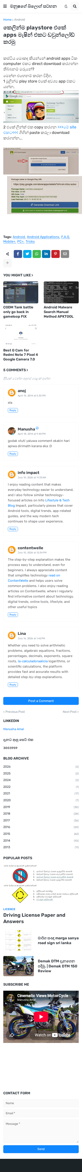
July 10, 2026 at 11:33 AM (32, 477)
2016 (41, 827)
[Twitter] (27, 254)
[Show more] (7, 263)
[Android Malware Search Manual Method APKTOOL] (61, 292)
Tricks (30, 241)
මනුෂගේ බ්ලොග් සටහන (33, 6)
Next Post (70, 711)
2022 (41, 787)
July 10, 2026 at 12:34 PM (32, 552)
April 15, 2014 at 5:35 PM (32, 395)
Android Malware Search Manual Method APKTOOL (58, 312)
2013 (41, 847)
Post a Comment (41, 701)
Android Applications (43, 237)
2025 (41, 773)
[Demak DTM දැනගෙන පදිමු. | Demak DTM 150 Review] (18, 966)
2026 (41, 767)
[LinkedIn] (46, 254)
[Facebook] (18, 254)
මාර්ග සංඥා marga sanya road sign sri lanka (58, 940)
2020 (41, 800)
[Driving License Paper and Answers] (41, 884)
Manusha (26, 429)
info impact (28, 472)
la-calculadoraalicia (33, 661)
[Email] (65, 254)
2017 (41, 820)
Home (7, 19)
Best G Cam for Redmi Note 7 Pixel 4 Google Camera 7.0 (20, 355)
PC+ (20, 241)
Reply (12, 410)
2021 (41, 793)
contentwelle (30, 547)
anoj (22, 390)
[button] (5, 6)
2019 (41, 807)
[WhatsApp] (37, 254)
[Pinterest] (55, 254)
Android (19, 19)
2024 (41, 780)
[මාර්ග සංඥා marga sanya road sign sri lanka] (18, 940)
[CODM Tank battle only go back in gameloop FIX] (20, 292)
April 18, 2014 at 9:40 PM (32, 433)
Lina (22, 633)
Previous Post (15, 711)
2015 (41, 834)
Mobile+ (9, 241)
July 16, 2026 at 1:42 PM (31, 638)
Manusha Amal (13, 729)
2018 (41, 814)
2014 (41, 841)
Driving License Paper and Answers (34, 918)
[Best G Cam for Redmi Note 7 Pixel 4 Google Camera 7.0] (20, 335)
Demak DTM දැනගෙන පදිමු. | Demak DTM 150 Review (57, 966)
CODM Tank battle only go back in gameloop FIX (18, 312)
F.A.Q (65, 237)
